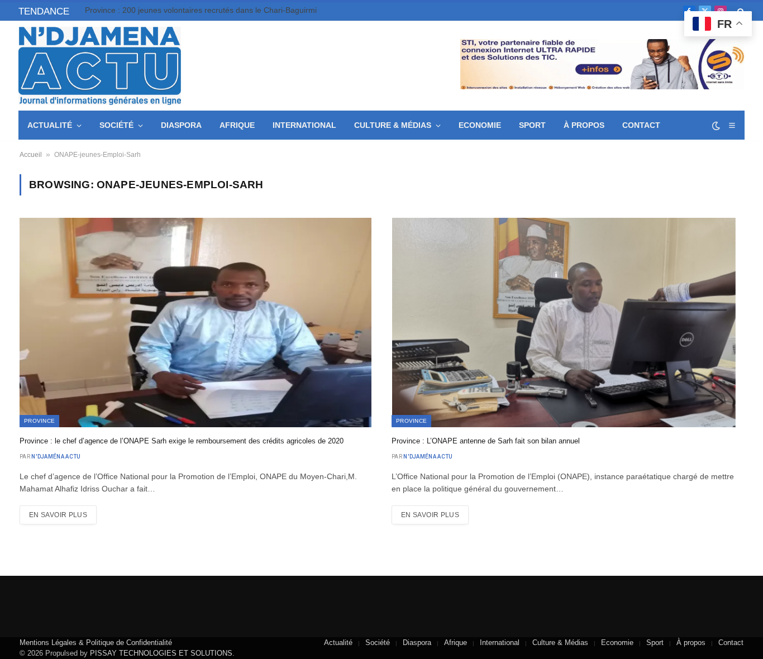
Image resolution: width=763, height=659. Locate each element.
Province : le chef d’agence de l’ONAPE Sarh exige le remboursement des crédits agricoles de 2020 (182, 441)
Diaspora (181, 125)
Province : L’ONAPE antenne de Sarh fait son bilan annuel (486, 441)
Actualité (49, 125)
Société (116, 125)
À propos (584, 125)
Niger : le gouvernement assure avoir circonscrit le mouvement (196, 10)
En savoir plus (58, 515)
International (304, 125)
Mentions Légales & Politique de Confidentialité (96, 642)
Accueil (31, 155)
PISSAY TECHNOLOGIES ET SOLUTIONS (161, 653)
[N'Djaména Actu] (99, 66)
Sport (532, 125)
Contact (641, 125)
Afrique (237, 125)
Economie (480, 125)
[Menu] (732, 125)
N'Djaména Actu (55, 456)
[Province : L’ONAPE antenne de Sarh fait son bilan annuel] (567, 322)
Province (39, 421)
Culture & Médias (392, 125)
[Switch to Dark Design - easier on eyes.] (716, 125)
